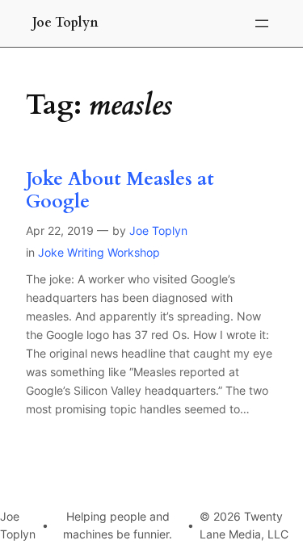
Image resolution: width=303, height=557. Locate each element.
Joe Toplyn (65, 22)
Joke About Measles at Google (120, 190)
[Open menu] (261, 23)
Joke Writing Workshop (99, 252)
